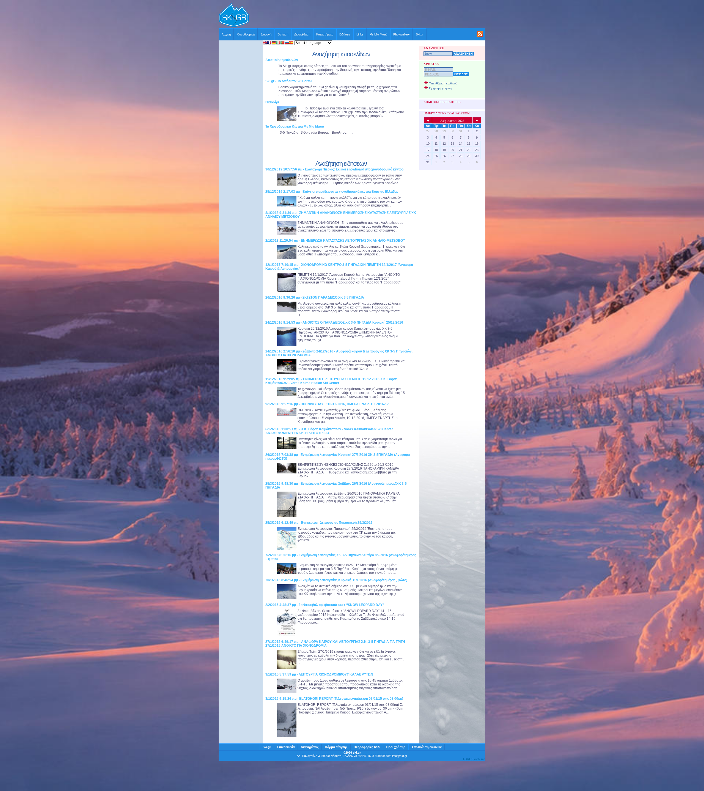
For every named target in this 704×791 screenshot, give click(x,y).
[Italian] (278, 43)
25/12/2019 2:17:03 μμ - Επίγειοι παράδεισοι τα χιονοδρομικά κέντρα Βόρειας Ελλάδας (331, 192)
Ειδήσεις (344, 34)
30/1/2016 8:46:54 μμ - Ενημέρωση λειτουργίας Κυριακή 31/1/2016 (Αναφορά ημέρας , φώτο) (336, 580)
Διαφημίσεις (310, 747)
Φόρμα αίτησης (336, 747)
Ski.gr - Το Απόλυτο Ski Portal (288, 81)
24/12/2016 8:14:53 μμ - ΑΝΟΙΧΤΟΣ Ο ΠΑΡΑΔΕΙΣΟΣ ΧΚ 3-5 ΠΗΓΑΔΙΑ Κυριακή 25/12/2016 (334, 322)
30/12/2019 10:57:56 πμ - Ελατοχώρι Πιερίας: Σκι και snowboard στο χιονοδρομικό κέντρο (334, 169)
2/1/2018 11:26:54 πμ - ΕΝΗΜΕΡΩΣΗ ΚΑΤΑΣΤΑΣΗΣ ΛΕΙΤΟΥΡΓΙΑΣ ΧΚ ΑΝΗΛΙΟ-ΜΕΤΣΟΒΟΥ (335, 240)
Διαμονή (266, 34)
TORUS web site (474, 759)
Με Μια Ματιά (378, 34)
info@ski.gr (399, 755)
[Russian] (287, 43)
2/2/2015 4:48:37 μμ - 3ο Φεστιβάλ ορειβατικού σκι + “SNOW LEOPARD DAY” (324, 605)
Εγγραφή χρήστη (440, 88)
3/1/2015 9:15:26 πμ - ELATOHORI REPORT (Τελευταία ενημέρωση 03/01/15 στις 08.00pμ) (334, 699)
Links (360, 34)
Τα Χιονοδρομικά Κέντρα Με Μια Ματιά (294, 126)
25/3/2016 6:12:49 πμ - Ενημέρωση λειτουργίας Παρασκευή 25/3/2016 (319, 523)
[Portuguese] (282, 43)
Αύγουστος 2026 (452, 120)
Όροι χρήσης (395, 747)
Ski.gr (420, 34)
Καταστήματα (324, 34)
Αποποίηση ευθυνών (281, 60)
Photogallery (401, 34)
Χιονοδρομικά (246, 34)
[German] (273, 43)
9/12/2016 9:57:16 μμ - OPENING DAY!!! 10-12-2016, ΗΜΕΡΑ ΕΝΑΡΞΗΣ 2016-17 (327, 404)
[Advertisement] (367, 15)
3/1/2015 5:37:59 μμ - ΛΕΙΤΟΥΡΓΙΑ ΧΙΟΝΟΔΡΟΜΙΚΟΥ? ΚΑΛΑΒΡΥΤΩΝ (319, 674)
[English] (265, 43)
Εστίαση (282, 34)
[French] (269, 43)
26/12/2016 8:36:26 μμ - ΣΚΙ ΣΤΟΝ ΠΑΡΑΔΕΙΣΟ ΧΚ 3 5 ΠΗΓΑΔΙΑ (314, 297)
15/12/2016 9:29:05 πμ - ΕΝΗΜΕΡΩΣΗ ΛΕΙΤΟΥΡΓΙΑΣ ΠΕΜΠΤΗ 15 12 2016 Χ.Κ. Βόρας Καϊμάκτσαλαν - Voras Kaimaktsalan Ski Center (331, 381)
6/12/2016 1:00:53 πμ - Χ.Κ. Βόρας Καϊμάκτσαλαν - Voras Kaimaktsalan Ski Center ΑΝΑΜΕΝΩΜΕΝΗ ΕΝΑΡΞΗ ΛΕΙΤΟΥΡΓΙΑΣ (329, 431)
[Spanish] (291, 43)
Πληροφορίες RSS (367, 747)
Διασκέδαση (302, 34)
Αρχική (226, 34)
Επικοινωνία (286, 747)
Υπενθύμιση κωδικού (443, 83)
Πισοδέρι (272, 102)
